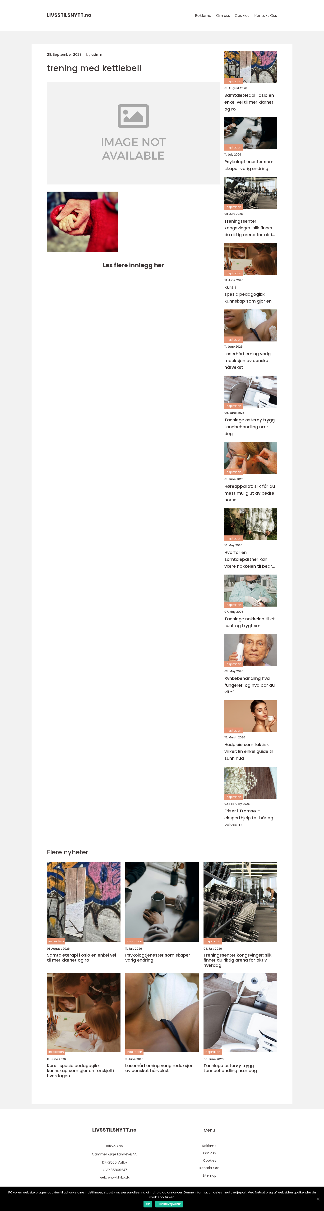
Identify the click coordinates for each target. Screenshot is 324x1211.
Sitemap (210, 1175)
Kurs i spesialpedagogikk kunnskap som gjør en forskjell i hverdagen (248, 294)
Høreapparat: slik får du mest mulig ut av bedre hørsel (249, 493)
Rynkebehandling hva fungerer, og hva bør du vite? (249, 685)
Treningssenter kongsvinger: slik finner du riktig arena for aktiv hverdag (249, 228)
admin (96, 54)
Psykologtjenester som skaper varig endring (248, 165)
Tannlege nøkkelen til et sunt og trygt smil (249, 622)
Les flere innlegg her (133, 265)
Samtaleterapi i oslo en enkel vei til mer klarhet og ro (249, 102)
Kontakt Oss (265, 15)
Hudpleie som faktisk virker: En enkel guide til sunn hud (248, 751)
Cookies (242, 15)
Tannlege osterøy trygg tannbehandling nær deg (249, 427)
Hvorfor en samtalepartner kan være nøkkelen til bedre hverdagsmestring (249, 559)
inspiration (233, 81)
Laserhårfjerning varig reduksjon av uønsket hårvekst (247, 360)
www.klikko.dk (119, 1177)
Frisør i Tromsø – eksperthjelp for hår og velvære (248, 818)
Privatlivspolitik (169, 1204)
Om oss (223, 15)
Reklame (203, 15)
